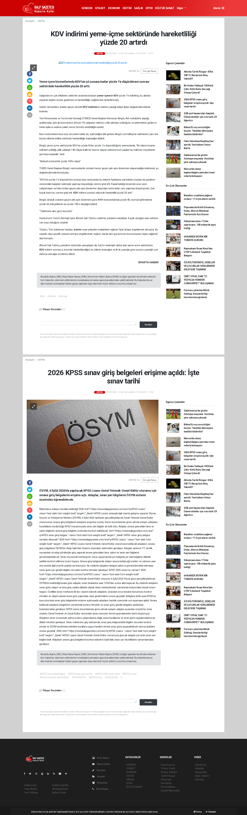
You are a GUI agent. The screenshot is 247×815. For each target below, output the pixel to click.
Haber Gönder (59, 792)
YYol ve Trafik (168, 768)
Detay (198, 811)
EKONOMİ (114, 8)
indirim (78, 229)
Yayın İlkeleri (30, 789)
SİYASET (100, 8)
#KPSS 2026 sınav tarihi (107, 673)
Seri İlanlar (166, 783)
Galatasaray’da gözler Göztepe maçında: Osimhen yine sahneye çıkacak (199, 158)
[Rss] (55, 773)
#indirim (51, 296)
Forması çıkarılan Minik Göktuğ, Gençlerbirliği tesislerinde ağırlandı (197, 294)
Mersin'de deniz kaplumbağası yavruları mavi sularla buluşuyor (199, 172)
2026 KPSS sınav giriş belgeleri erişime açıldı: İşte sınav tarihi (199, 103)
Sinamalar (166, 779)
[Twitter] (31, 773)
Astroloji (199, 779)
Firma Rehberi (168, 787)
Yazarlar (101, 770)
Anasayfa (30, 21)
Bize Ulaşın (102, 789)
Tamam (212, 811)
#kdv (42, 296)
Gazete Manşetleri (170, 790)
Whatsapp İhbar (60, 789)
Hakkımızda (30, 785)
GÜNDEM (86, 8)
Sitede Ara (200, 764)
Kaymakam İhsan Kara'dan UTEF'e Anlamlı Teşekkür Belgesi (198, 252)
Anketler (199, 768)
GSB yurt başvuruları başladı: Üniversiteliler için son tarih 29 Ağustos (200, 117)
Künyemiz (102, 782)
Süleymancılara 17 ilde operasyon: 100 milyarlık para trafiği (200, 225)
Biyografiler (201, 772)
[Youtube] (43, 773)
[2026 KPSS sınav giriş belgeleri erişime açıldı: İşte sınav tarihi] (92, 436)
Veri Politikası (31, 792)
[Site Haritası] (61, 773)
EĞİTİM (127, 8)
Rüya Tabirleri (202, 775)
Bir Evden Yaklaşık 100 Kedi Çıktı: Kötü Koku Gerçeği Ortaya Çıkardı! (198, 89)
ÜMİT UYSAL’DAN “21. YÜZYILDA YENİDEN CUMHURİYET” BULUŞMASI (199, 280)
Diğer (180, 8)
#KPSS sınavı (95, 677)
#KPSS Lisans (129, 673)
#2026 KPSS (111, 677)
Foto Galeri (102, 758)
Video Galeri (103, 764)
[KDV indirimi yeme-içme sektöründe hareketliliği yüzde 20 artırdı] (93, 62)
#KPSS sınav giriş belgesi (52, 673)
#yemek (62, 296)
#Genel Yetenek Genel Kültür (54, 677)
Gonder (148, 324)
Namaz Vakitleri (169, 772)
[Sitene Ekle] (67, 773)
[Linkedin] (49, 773)
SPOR (149, 8)
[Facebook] (26, 773)
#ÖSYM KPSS (79, 677)
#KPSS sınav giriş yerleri (80, 673)
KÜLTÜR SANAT (164, 8)
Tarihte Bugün (168, 775)
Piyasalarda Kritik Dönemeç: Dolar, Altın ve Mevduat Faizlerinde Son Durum (199, 211)
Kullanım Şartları (60, 785)
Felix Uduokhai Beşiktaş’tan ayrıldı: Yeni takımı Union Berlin (199, 145)
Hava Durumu (168, 764)
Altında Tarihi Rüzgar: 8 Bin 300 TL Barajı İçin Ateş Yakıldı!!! (198, 75)
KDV (116, 95)
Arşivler (100, 776)
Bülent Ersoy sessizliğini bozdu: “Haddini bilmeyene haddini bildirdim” (198, 131)
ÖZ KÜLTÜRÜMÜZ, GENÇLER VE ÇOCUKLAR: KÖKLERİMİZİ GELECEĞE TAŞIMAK (199, 266)
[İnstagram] (37, 773)
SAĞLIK (138, 8)
